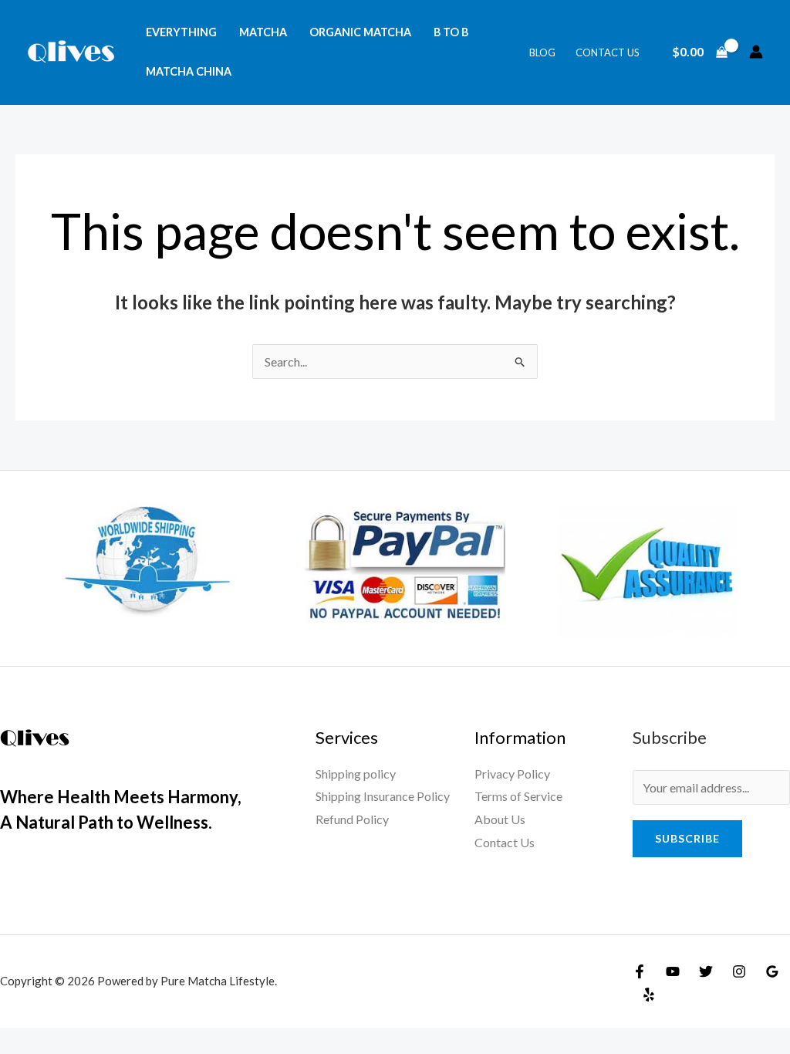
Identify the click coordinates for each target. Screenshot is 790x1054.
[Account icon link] (756, 52)
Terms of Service (518, 796)
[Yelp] (649, 995)
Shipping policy (356, 773)
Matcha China (188, 71)
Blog (542, 52)
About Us (499, 819)
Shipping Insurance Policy (383, 796)
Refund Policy (352, 819)
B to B (451, 32)
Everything (181, 32)
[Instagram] (739, 971)
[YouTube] (673, 971)
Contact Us (608, 52)
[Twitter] (706, 971)
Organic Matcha (360, 32)
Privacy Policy (512, 773)
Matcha (263, 32)
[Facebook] (640, 971)
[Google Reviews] (772, 971)
